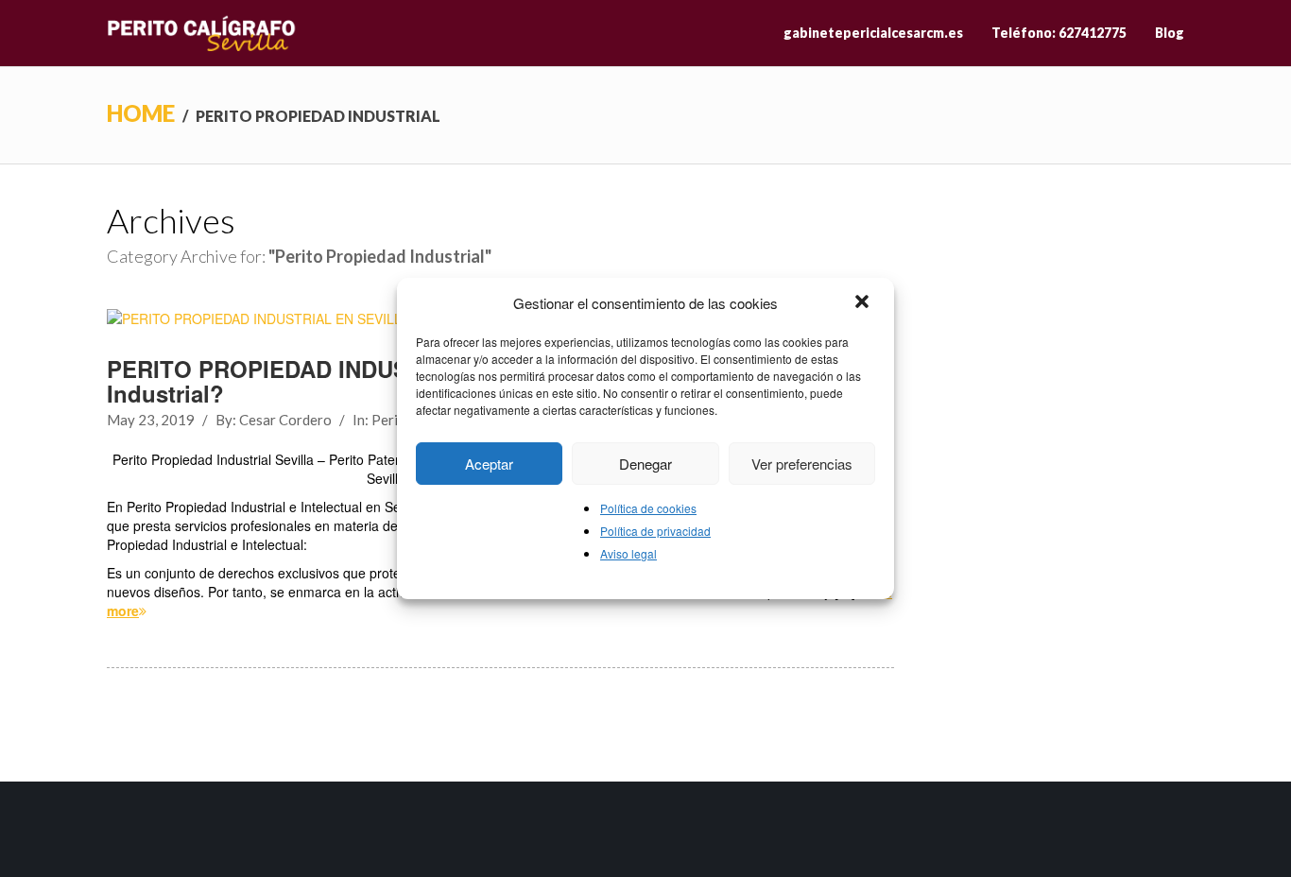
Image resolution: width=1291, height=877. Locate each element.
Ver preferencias (801, 463)
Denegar (645, 463)
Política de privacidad (655, 531)
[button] (863, 303)
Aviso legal (628, 553)
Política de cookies (648, 508)
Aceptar (489, 463)
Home (141, 113)
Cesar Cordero (285, 419)
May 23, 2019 (151, 419)
